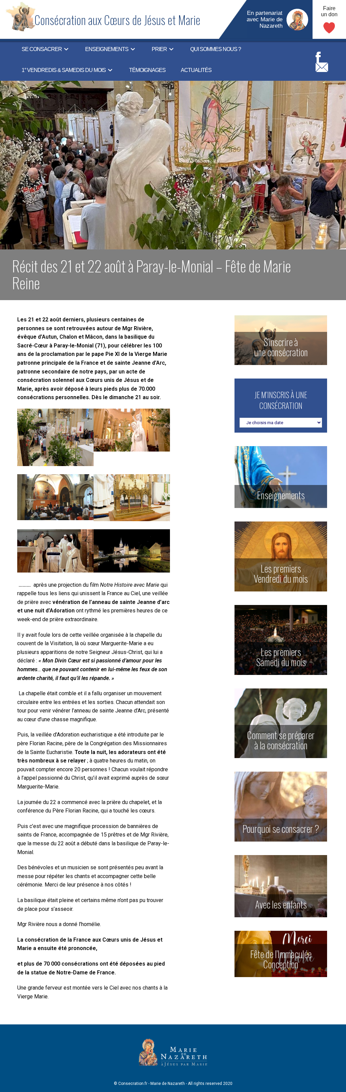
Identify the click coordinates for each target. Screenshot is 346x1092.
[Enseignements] (280, 476)
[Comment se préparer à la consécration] (280, 723)
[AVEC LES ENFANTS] (280, 885)
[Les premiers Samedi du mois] (280, 639)
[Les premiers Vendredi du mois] (280, 556)
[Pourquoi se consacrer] (280, 806)
